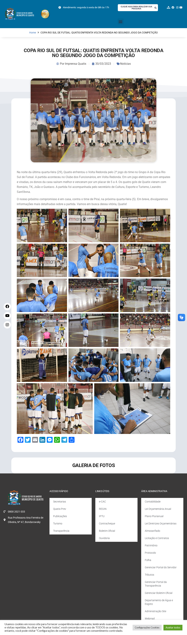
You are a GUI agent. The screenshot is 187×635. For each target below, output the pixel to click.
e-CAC (102, 501)
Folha (148, 560)
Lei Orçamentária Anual (158, 508)
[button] (121, 21)
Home (32, 32)
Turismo (57, 523)
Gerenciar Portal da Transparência (156, 584)
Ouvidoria (104, 538)
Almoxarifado (152, 530)
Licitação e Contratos (157, 538)
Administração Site (155, 611)
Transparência (61, 530)
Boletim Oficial (107, 530)
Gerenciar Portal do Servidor (161, 567)
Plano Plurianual (154, 516)
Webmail (150, 618)
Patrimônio (151, 545)
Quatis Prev (59, 508)
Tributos (149, 574)
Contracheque (107, 523)
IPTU (101, 516)
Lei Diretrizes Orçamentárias (160, 523)
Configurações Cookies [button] (147, 627)
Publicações (60, 516)
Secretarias (59, 501)
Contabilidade (153, 501)
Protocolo (150, 552)
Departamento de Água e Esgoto (159, 602)
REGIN (102, 508)
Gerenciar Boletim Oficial (158, 592)
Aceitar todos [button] (173, 627)
